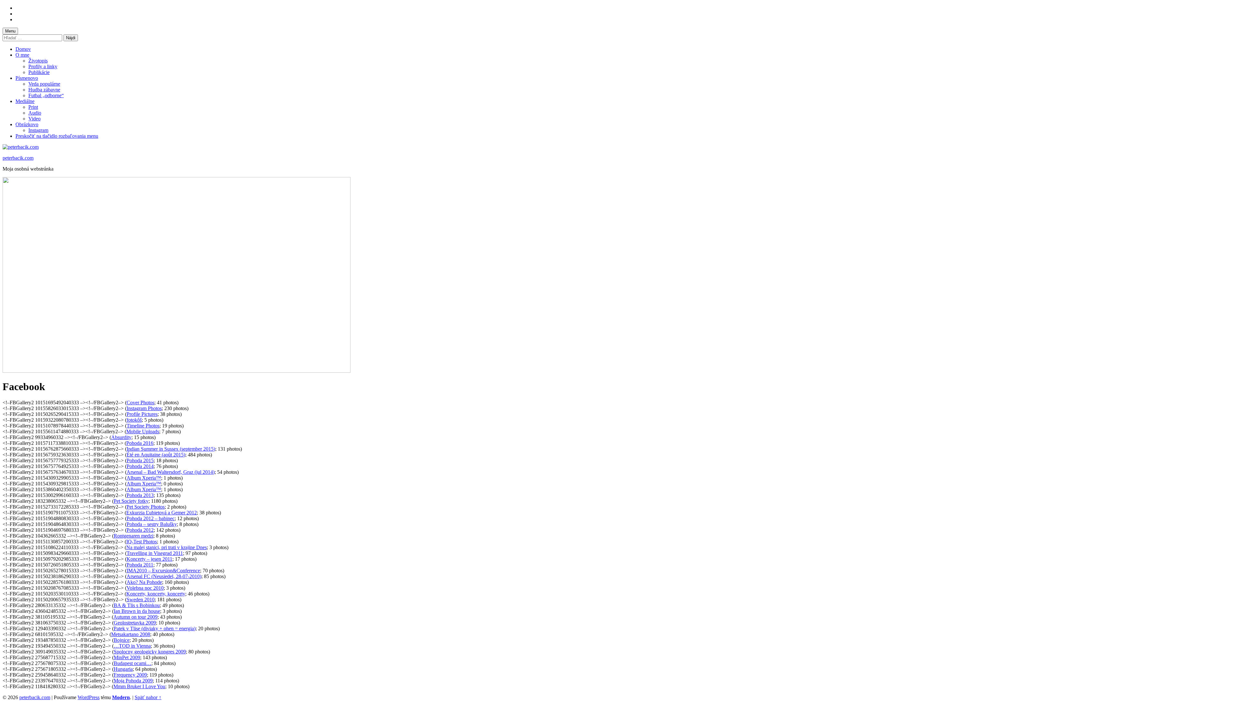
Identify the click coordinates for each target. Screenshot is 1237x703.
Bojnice (121, 640)
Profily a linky (42, 66)
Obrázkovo (26, 124)
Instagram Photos (144, 408)
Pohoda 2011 (140, 564)
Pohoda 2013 (140, 495)
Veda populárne (44, 84)
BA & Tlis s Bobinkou (137, 605)
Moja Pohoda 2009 (133, 680)
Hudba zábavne (44, 89)
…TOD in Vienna (132, 646)
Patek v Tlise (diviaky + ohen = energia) (155, 628)
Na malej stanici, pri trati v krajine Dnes (166, 547)
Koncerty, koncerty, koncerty (155, 593)
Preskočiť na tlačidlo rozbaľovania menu (56, 136)
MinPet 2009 (127, 657)
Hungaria (123, 669)
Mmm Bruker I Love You (139, 686)
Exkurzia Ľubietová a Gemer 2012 (161, 512)
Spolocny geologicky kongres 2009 (150, 651)
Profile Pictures (142, 414)
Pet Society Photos (146, 507)
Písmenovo (26, 78)
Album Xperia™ (144, 478)
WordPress (89, 697)
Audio (34, 113)
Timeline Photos (143, 425)
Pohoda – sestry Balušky (152, 524)
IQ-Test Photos (141, 541)
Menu (10, 31)
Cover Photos (140, 402)
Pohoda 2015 (140, 460)
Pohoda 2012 (140, 530)
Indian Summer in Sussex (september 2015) (171, 449)
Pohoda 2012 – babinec (151, 518)
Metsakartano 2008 (130, 634)
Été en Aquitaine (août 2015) (156, 454)
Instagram (38, 130)
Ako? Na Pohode (144, 582)
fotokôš (134, 420)
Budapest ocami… (132, 663)
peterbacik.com (18, 158)
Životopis (38, 60)
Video (34, 118)
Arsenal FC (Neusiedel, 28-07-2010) (164, 576)
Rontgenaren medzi (133, 536)
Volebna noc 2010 (145, 588)
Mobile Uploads (142, 431)
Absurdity (121, 437)
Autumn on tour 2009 (135, 617)
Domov (23, 49)
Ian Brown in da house (137, 611)
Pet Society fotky (131, 501)
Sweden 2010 (141, 599)
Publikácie (39, 72)
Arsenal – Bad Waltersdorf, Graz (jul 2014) (171, 472)
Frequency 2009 (130, 675)
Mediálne (24, 101)
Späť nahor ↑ (148, 697)
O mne (22, 55)
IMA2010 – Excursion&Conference (163, 570)
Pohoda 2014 (140, 466)
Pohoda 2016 (139, 443)
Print (33, 107)
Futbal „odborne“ (46, 95)
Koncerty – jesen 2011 (149, 559)
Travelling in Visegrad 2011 (155, 553)
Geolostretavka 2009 (135, 622)
